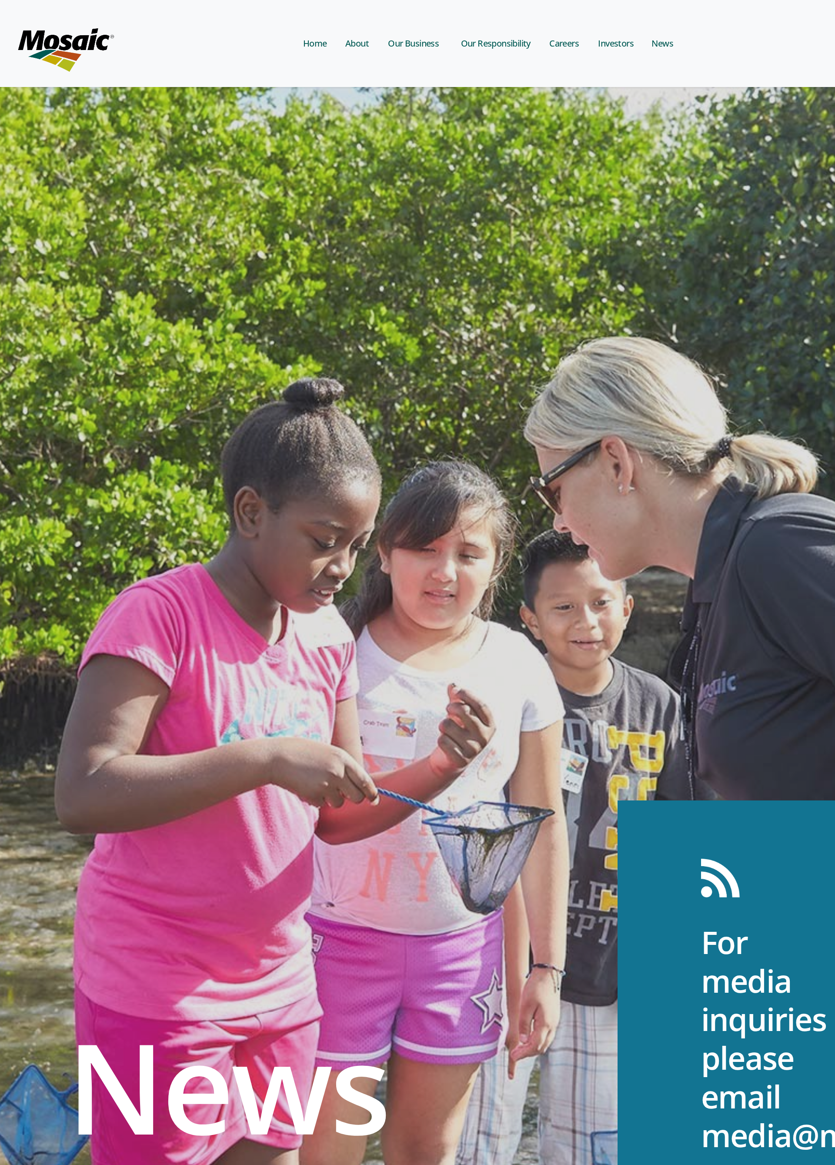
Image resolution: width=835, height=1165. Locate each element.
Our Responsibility (496, 43)
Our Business (413, 43)
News (662, 43)
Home (315, 43)
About (357, 43)
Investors (616, 43)
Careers (564, 43)
